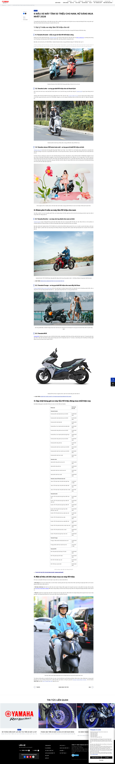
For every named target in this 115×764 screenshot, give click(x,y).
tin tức (74, 1)
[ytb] (30, 757)
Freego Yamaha (37, 288)
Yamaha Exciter (37, 221)
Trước (38, 687)
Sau (90, 687)
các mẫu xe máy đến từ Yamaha (42, 588)
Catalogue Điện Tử (50, 753)
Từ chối (106, 757)
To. (35, 750)
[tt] (33, 757)
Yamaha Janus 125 (38, 150)
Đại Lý (90, 2)
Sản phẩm (57, 2)
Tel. (24, 750)
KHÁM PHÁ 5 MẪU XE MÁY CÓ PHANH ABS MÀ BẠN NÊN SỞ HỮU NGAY (55, 396)
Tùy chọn (101, 760)
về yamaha (69, 1)
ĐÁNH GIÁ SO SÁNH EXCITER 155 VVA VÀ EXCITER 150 (52, 281)
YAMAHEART (48, 745)
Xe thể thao (63, 753)
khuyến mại (85, 2)
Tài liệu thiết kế (49, 750)
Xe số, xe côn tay (64, 748)
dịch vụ (72, 2)
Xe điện (61, 750)
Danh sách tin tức (64, 687)
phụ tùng (77, 2)
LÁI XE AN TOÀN (107, 1)
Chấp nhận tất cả (95, 757)
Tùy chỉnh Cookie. (94, 754)
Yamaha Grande (53, 37)
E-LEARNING (48, 748)
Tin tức (9, 5)
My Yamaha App (98, 2)
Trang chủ (4, 5)
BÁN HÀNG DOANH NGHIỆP (98, 1)
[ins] (27, 757)
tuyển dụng (80, 1)
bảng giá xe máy (88, 1)
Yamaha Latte (79, 91)
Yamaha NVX (36, 336)
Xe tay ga (62, 745)
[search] (112, 1)
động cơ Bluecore (80, 37)
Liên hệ (47, 758)
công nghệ (65, 2)
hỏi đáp (47, 755)
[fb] (25, 757)
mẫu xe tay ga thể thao (46, 288)
